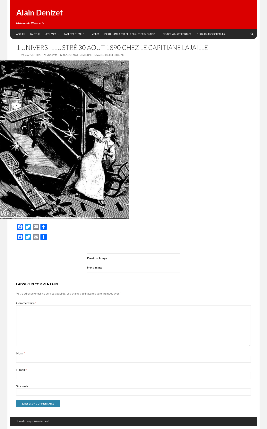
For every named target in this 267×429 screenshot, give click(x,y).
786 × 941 (52, 54)
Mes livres (50, 34)
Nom (20, 353)
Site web (22, 386)
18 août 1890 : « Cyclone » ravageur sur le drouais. (94, 54)
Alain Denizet (39, 12)
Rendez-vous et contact (177, 34)
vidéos (95, 34)
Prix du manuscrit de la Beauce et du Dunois (129, 34)
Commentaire (26, 303)
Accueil (20, 34)
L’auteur (35, 34)
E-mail (21, 369)
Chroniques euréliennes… (211, 34)
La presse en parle (74, 34)
